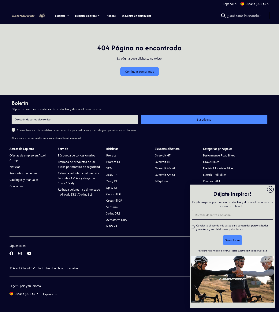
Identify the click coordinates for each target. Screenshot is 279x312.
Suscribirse (204, 119)
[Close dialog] (270, 189)
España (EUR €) (256, 4)
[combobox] (244, 15)
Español (228, 3)
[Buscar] (223, 15)
